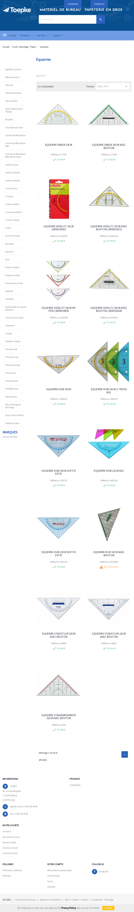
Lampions (10, 325)
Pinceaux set (11, 349)
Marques (10, 432)
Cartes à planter (12, 172)
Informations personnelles (59, 870)
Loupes (8, 333)
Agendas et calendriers (50, 899)
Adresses (51, 886)
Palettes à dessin (13, 341)
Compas (9, 196)
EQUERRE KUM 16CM (58, 389)
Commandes (53, 875)
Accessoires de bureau (25, 899)
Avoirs (50, 881)
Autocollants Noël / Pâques (14, 110)
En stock (61, 159)
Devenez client (9, 842)
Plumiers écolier (12, 365)
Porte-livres (10, 373)
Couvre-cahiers (12, 220)
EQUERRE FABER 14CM (58, 144)
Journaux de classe (14, 317)
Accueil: (7, 899)
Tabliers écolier (12, 423)
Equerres (9, 251)
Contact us (99, 3)
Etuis (7, 259)
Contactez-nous (10, 853)
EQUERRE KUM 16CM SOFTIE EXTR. (59, 472)
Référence (55, 154)
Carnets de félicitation (15, 135)
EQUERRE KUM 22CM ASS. (109, 470)
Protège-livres (11, 388)
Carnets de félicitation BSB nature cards (15, 155)
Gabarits (9, 291)
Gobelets (9, 298)
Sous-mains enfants (14, 415)
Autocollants (11, 101)
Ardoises (9, 85)
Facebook (103, 871)
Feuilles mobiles (12, 275)
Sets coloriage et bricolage (13, 406)
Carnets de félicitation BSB (15, 145)
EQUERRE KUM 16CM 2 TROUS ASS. (109, 390)
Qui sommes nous (11, 837)
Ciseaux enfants (12, 180)
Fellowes (7, 875)
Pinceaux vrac (11, 357)
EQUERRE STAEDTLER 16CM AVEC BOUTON (59, 635)
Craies (8, 227)
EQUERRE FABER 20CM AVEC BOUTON (109, 146)
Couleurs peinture (13, 212)
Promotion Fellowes (12, 870)
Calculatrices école (14, 127)
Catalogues (75, 785)
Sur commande (111, 566)
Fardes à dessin (12, 267)
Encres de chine (12, 235)
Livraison (7, 831)
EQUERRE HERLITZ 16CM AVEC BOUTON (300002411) (109, 228)
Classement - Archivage (102, 899)
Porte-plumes (11, 380)
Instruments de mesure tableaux (15, 308)
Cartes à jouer (11, 164)
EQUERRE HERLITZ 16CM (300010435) (59, 228)
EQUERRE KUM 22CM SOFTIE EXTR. (59, 553)
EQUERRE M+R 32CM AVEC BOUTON (109, 553)
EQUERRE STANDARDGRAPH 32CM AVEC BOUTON (59, 716)
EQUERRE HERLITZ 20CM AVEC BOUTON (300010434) (109, 309)
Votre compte (55, 864)
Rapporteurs (11, 396)
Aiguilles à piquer (13, 69)
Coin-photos (11, 188)
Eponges (9, 243)
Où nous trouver (10, 847)
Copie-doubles (12, 204)
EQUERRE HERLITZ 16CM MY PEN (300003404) (59, 309)
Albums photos (12, 77)
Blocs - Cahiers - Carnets (76, 899)
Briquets (9, 119)
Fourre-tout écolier (14, 283)
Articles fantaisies (13, 92)
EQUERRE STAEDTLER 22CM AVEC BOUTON (109, 635)
